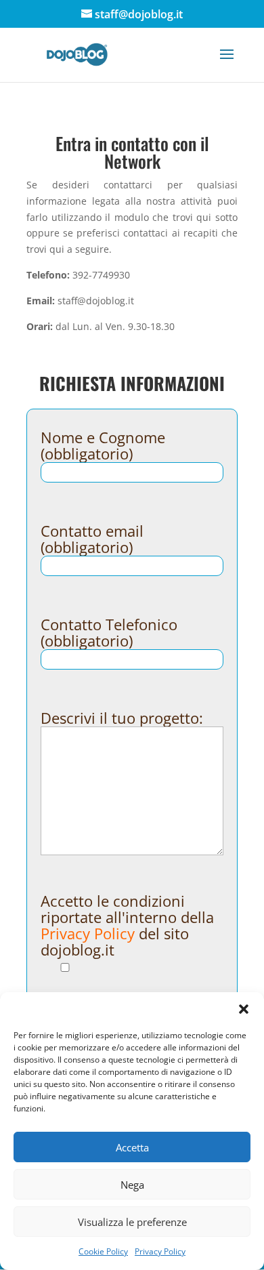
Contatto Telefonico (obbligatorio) (109, 632)
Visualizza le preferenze (132, 1222)
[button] (243, 1009)
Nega (132, 1184)
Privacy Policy (160, 1251)
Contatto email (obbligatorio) (92, 539)
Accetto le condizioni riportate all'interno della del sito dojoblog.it (127, 925)
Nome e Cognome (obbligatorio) (103, 445)
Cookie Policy (103, 1251)
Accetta (132, 1147)
